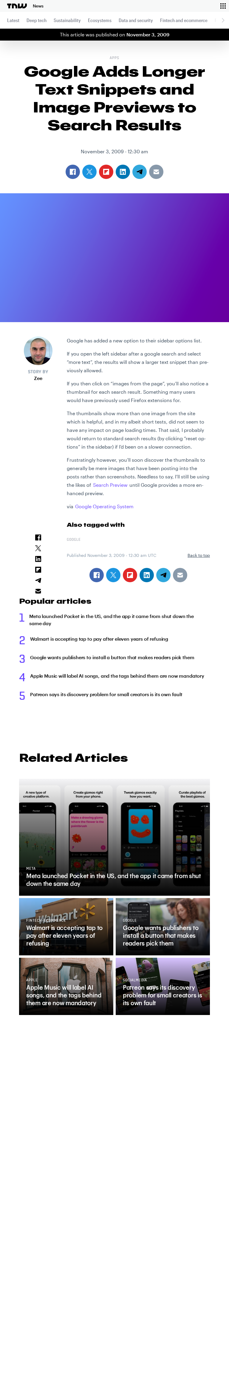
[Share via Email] (180, 575)
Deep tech (37, 20)
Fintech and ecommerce (184, 20)
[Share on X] (113, 575)
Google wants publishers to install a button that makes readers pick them (112, 657)
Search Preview (110, 485)
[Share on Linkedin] (147, 575)
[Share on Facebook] (96, 575)
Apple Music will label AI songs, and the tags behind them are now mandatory (117, 676)
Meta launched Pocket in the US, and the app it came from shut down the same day (111, 619)
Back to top (199, 555)
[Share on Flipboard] (130, 575)
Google (74, 540)
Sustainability (67, 20)
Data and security (136, 20)
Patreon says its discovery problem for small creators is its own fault (106, 694)
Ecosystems (100, 20)
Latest (13, 20)
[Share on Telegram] (163, 575)
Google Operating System (104, 506)
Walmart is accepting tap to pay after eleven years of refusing (99, 639)
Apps (114, 58)
